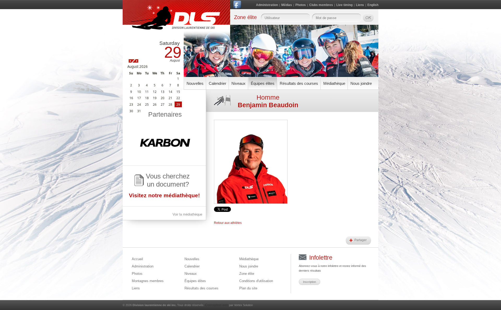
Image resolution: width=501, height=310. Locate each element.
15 (178, 92)
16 (131, 98)
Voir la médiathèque (187, 214)
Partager (360, 240)
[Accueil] (176, 21)
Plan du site (248, 288)
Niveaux (238, 83)
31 (139, 111)
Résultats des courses (299, 83)
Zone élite (246, 274)
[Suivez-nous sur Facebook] (238, 5)
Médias (286, 5)
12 (155, 92)
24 (139, 104)
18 (147, 98)
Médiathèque (334, 83)
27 (162, 104)
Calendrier (217, 83)
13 (162, 92)
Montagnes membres (148, 281)
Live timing (344, 5)
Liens (360, 5)
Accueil (137, 259)
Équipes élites (263, 83)
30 (131, 111)
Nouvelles (195, 83)
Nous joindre (361, 83)
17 (139, 98)
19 (155, 98)
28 (170, 104)
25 (147, 104)
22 (178, 98)
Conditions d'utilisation (256, 281)
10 (139, 92)
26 (155, 104)
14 (170, 92)
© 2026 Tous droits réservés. (163, 305)
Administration (267, 5)
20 (162, 98)
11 (147, 92)
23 (131, 104)
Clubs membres (321, 5)
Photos (300, 5)
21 (170, 98)
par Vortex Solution (241, 305)
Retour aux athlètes (228, 223)
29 (178, 104)
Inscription (309, 281)
